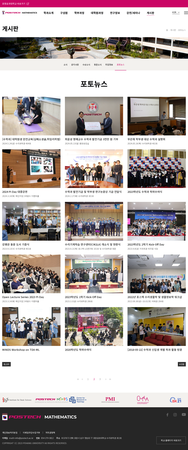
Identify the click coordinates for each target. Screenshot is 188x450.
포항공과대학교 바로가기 (14, 3)
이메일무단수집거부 (31, 432)
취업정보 (109, 64)
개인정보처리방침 (9, 432)
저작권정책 (50, 432)
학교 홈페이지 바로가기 (171, 440)
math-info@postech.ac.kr (21, 438)
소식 (65, 64)
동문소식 (98, 64)
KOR (174, 12)
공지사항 (75, 64)
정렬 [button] (182, 364)
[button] (6, 364)
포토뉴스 (120, 64)
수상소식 (86, 64)
